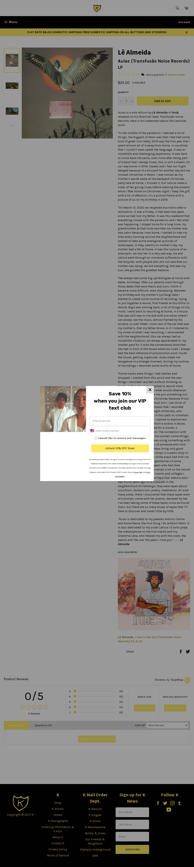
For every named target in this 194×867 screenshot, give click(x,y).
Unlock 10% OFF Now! (120, 448)
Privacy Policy (138, 472)
